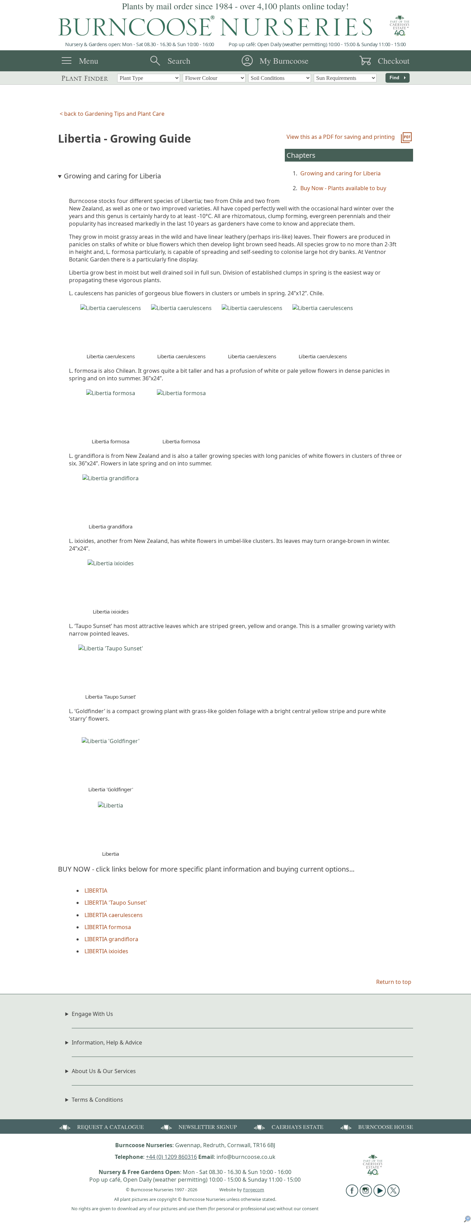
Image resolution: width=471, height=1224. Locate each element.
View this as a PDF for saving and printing (341, 137)
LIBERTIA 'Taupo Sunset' (115, 902)
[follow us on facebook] (352, 1195)
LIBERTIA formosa (107, 927)
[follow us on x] (393, 1195)
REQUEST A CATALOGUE (110, 1126)
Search (179, 60)
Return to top (393, 982)
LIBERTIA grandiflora (111, 939)
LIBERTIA (95, 890)
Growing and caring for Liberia (340, 173)
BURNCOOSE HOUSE (385, 1126)
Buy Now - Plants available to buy (343, 188)
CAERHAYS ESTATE (297, 1126)
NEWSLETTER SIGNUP (208, 1126)
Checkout (394, 60)
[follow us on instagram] (366, 1195)
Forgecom (253, 1189)
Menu (88, 60)
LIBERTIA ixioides (106, 951)
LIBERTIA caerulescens (113, 915)
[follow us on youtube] (379, 1195)
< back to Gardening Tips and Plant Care (112, 113)
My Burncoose (284, 60)
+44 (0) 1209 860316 (171, 1157)
